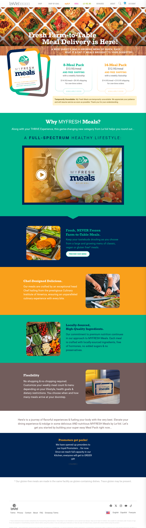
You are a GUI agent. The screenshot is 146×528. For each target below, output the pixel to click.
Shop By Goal (53, 3)
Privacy (20, 512)
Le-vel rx (87, 3)
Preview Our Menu (78, 254)
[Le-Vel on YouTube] (126, 506)
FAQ (41, 512)
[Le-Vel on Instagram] (121, 506)
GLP (67, 3)
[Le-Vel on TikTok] (131, 506)
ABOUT (112, 3)
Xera (76, 3)
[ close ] (73, 464)
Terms (12, 512)
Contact (28, 512)
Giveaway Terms (51, 512)
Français (132, 512)
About (35, 512)
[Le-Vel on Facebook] (111, 506)
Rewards (100, 3)
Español (123, 512)
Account (132, 3)
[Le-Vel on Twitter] (116, 506)
